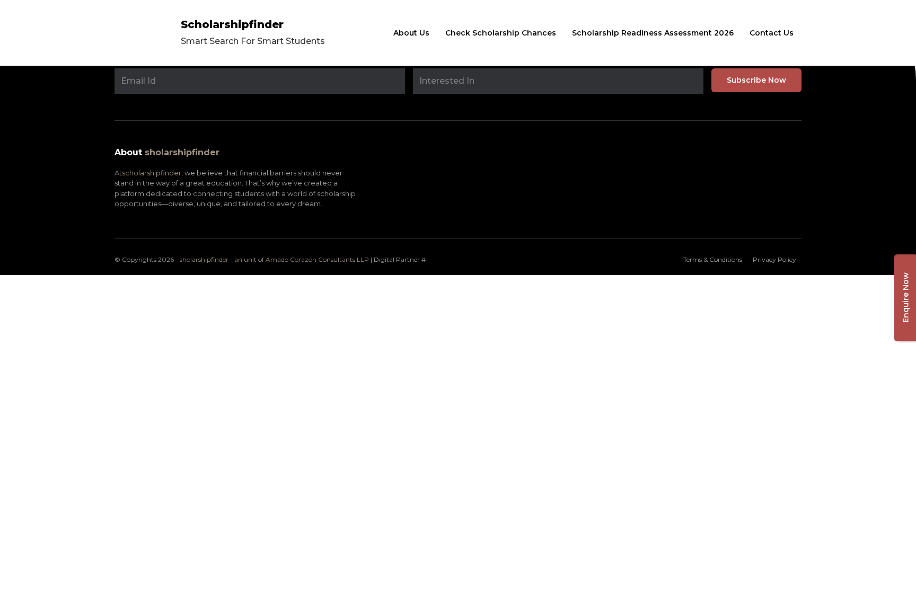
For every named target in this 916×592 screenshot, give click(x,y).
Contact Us (772, 33)
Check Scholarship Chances (500, 33)
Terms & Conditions (712, 259)
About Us (411, 33)
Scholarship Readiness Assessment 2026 (653, 33)
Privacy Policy (774, 259)
